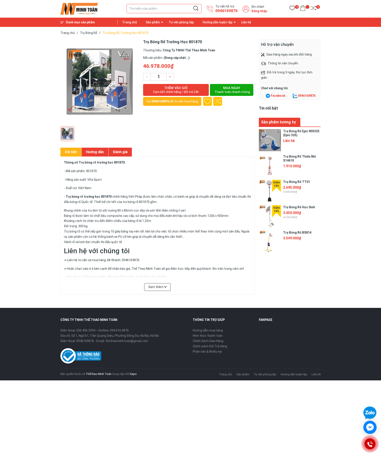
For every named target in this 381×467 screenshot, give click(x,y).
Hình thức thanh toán (208, 335)
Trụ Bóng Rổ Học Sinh (299, 207)
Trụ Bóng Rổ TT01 (296, 182)
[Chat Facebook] (268, 96)
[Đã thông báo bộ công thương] (80, 355)
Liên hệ (246, 22)
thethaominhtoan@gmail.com (126, 341)
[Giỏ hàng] (303, 9)
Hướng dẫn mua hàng (208, 330)
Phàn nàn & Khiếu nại (207, 351)
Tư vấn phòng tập (181, 22)
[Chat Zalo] (295, 96)
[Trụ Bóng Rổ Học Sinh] (270, 216)
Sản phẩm (153, 22)
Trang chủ (129, 22)
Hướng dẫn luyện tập (217, 22)
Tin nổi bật (268, 108)
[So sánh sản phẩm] (313, 9)
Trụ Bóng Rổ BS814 (297, 232)
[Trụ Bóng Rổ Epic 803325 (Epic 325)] (270, 140)
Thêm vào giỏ (176, 90)
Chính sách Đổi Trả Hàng (210, 346)
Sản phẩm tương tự (278, 122)
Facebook (278, 95)
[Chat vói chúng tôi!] (370, 427)
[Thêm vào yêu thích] (207, 101)
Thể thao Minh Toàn (98, 374)
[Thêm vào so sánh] (217, 101)
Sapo (133, 374)
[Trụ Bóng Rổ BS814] (270, 242)
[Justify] (196, 8)
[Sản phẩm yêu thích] (292, 9)
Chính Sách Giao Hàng (208, 341)
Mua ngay (232, 90)
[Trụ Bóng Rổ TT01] (270, 191)
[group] (99, 81)
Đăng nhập (259, 11)
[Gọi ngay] (370, 444)
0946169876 (226, 10)
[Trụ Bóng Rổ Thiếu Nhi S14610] (270, 165)
